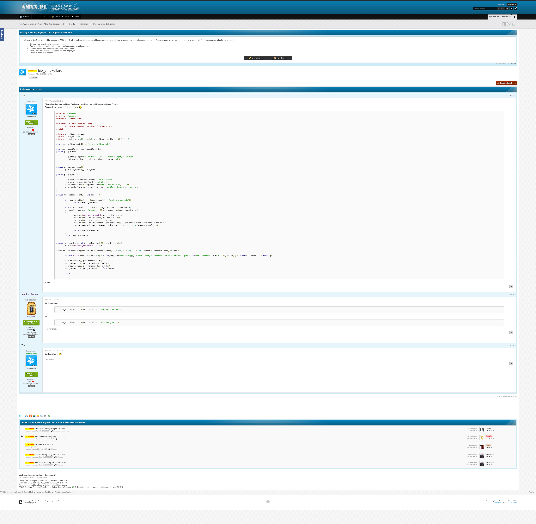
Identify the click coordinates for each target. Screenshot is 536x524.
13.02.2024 (490, 430)
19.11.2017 (490, 447)
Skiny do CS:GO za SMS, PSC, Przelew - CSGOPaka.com (43, 483)
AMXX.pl (504, 502)
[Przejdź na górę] (268, 501)
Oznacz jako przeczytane (47, 501)
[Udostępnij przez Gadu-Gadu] (38, 415)
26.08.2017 (490, 457)
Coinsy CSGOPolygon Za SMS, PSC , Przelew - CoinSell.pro (43, 481)
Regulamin (532, 492)
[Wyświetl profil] (31, 109)
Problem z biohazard (44, 444)
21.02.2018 (490, 438)
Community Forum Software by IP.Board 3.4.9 (501, 501)
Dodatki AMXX (41, 16)
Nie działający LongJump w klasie (50, 454)
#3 (511, 345)
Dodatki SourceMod (62, 16)
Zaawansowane (511, 8)
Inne (77, 16)
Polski (34, 501)
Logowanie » (501, 4)
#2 (511, 294)
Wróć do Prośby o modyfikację (506, 396)
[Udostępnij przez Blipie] (30, 415)
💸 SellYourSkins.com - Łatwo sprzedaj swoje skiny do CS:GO (97, 487)
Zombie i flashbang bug (45, 436)
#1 (511, 96)
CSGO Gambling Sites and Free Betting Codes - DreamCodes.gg (45, 487)
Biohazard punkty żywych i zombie (50, 428)
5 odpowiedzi (472, 446)
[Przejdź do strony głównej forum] (50, 7)
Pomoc (60, 501)
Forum (25, 16)
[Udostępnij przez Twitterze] (20, 415)
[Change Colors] (515, 8)
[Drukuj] (45, 415)
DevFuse (513, 64)
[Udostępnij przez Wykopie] (26, 415)
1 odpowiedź (472, 463)
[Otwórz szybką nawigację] (514, 16)
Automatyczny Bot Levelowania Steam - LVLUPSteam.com (43, 485)
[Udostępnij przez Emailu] (41, 415)
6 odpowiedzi (472, 436)
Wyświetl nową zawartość (500, 17)
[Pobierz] (49, 415)
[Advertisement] (69, 405)
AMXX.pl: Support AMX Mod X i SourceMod (16, 492)
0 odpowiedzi (472, 428)
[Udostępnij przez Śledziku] (34, 415)
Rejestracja (512, 4)
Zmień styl (26, 501)
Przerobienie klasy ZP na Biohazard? (51, 462)
